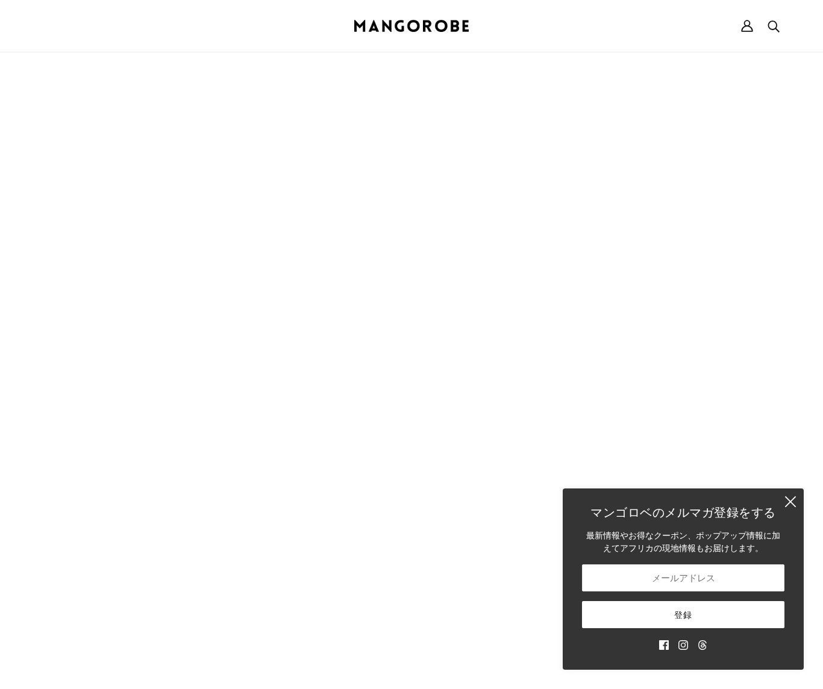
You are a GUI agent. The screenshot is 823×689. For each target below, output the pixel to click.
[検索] (773, 26)
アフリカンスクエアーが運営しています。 (432, 666)
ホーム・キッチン (484, 409)
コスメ (462, 485)
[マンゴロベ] (411, 26)
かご (458, 384)
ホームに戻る (377, 199)
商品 (521, 199)
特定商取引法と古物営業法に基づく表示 (689, 396)
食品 (458, 472)
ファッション (475, 396)
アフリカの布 (475, 447)
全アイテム (471, 498)
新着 (458, 371)
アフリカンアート (484, 460)
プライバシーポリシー (655, 422)
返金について (638, 384)
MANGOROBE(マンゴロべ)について (107, 371)
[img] (664, 644)
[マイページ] (747, 26)
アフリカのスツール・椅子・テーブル (521, 422)
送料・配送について (651, 371)
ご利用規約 (634, 409)
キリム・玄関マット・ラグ (500, 434)
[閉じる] (790, 502)
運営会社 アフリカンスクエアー (99, 384)
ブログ (462, 510)
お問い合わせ (475, 523)
